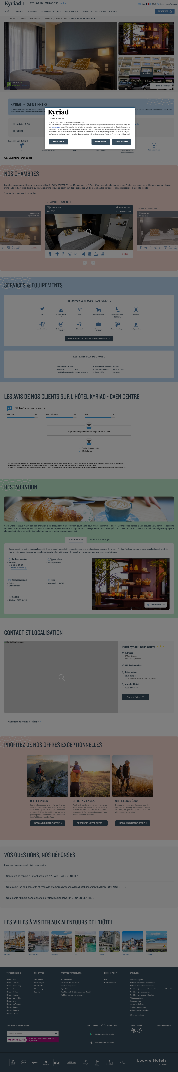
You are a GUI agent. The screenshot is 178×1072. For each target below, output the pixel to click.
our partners (56, 127)
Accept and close (121, 142)
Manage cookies (58, 142)
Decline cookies (101, 142)
